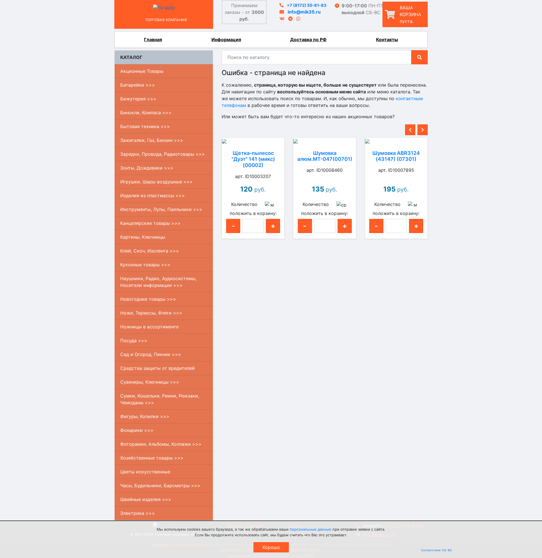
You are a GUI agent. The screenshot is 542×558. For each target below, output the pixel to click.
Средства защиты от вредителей (157, 368)
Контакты (387, 39)
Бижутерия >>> (138, 99)
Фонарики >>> (137, 430)
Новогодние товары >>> (148, 299)
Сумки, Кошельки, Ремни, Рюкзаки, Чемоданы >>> (159, 399)
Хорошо (271, 547)
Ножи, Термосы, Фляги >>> (151, 313)
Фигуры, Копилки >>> (144, 416)
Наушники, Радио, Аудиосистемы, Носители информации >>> (158, 282)
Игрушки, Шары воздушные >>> (156, 181)
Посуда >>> (133, 340)
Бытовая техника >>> (145, 126)
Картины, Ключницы (142, 237)
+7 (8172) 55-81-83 (306, 5)
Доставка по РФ (308, 39)
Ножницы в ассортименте (149, 326)
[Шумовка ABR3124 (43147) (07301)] (396, 141)
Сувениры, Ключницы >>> (149, 382)
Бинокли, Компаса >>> (146, 112)
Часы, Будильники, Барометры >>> (160, 485)
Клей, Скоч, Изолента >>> (149, 251)
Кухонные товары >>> (145, 264)
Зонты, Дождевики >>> (146, 168)
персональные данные (310, 529)
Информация (226, 39)
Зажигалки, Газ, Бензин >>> (151, 140)
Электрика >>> (137, 513)
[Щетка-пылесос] (253, 141)
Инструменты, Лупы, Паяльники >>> (161, 209)
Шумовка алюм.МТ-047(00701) (324, 156)
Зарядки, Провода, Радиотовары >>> (162, 154)
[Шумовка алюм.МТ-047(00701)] (324, 141)
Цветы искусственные (145, 471)
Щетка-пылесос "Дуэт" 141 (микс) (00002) (253, 159)
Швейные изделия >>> (145, 499)
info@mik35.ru (304, 12)
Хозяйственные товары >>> (151, 458)
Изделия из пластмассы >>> (152, 195)
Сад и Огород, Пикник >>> (150, 354)
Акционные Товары (141, 71)
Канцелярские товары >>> (150, 223)
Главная (153, 39)
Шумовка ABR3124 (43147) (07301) (396, 156)
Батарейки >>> (137, 85)
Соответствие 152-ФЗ (436, 550)
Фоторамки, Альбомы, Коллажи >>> (161, 444)
